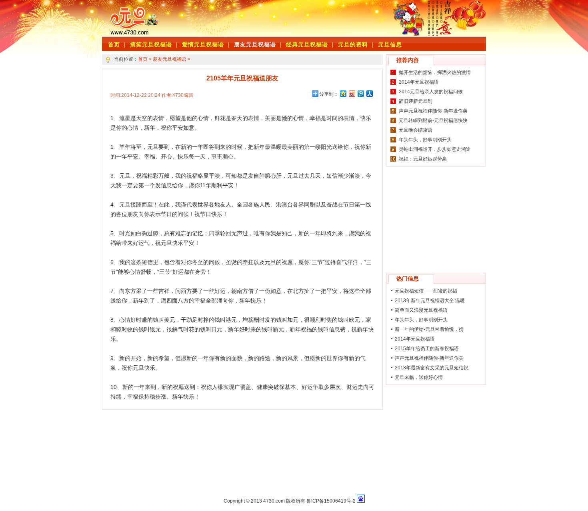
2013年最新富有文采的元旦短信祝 (431, 368)
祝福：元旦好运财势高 (423, 159)
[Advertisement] (274, 18)
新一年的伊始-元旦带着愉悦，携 (429, 329)
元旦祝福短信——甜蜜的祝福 (426, 291)
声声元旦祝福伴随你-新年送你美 (433, 111)
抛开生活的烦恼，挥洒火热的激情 (435, 72)
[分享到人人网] (369, 93)
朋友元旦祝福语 (255, 44)
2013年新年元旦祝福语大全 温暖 (430, 300)
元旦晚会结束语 (415, 130)
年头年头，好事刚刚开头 (425, 139)
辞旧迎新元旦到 (415, 101)
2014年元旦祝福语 (419, 82)
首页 (143, 59)
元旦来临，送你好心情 (419, 377)
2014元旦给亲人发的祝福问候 (431, 91)
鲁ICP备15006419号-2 (331, 501)
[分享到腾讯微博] (360, 93)
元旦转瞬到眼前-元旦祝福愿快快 (433, 120)
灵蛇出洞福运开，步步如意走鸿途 (435, 149)
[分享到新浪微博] (351, 93)
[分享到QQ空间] (342, 93)
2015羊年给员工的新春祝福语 (427, 348)
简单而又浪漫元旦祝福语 (421, 310)
